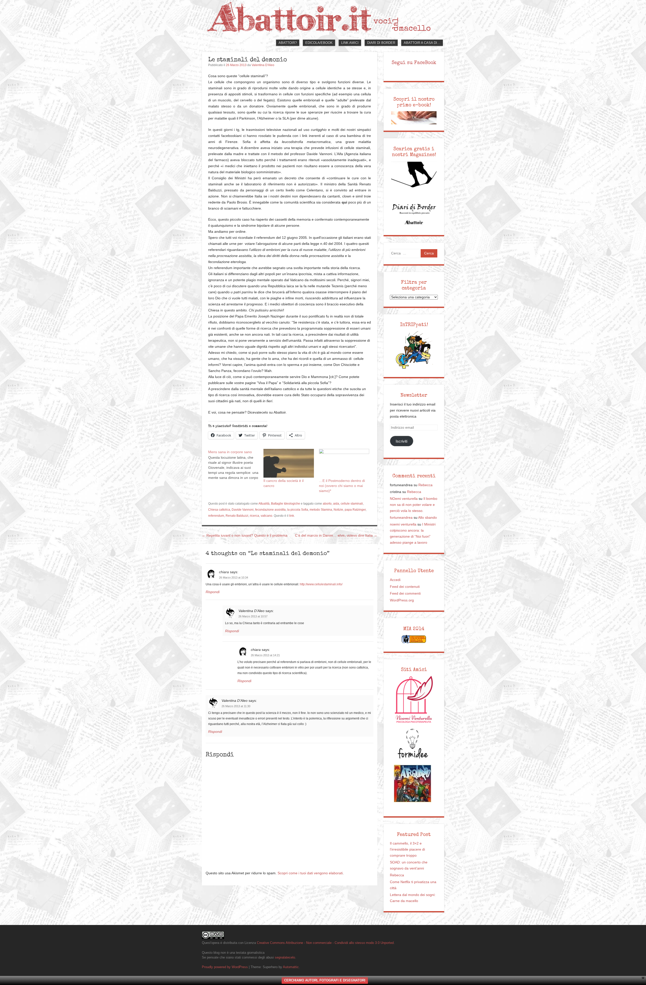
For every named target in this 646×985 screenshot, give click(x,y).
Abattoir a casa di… (422, 43)
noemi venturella (403, 524)
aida (336, 503)
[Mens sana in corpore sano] (235, 464)
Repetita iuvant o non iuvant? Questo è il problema (244, 535)
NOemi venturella (404, 499)
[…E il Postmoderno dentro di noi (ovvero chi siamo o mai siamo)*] (344, 463)
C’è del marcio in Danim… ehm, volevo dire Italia (336, 535)
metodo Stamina (321, 509)
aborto (327, 503)
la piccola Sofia (297, 509)
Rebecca (425, 485)
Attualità (264, 503)
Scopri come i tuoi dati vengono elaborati (310, 873)
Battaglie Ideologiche (285, 503)
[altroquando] (413, 783)
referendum (216, 515)
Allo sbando (427, 517)
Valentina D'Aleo (263, 65)
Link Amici (350, 43)
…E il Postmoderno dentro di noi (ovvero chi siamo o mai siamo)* (342, 486)
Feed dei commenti (405, 593)
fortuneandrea (401, 517)
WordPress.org (402, 600)
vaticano (266, 515)
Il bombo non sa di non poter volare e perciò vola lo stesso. (413, 505)
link (291, 515)
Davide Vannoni (243, 509)
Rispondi (213, 592)
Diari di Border (381, 43)
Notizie (338, 509)
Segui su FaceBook (414, 63)
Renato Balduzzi (237, 515)
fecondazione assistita (270, 509)
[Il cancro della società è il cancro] (288, 463)
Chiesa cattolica (219, 509)
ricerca (254, 515)
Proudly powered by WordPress (225, 967)
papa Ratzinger (355, 509)
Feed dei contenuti (405, 587)
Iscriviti (401, 441)
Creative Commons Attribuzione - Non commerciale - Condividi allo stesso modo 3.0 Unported (325, 943)
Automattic (291, 967)
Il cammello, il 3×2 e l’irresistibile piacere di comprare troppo (407, 849)
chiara (224, 572)
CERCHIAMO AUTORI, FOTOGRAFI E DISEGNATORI (324, 980)
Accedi (395, 580)
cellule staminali (352, 503)
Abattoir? (288, 43)
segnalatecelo (285, 957)
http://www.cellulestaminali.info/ (321, 584)
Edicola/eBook (319, 43)
